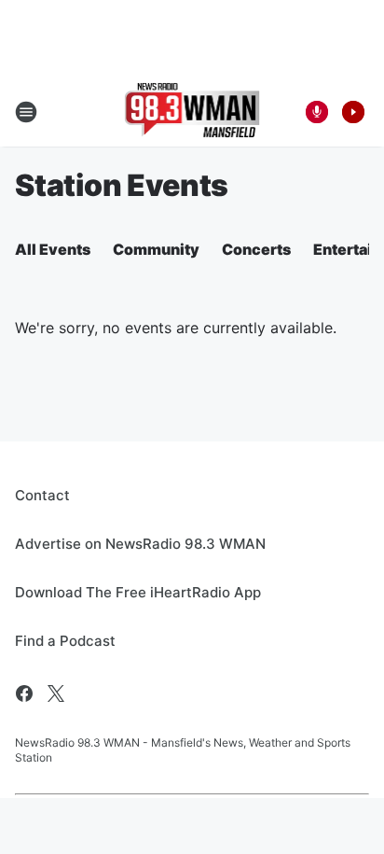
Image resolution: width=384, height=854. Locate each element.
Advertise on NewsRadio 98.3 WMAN (140, 544)
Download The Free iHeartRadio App (138, 592)
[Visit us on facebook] (24, 693)
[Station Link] (192, 112)
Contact (42, 495)
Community (156, 249)
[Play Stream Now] (353, 112)
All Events (52, 249)
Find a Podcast (65, 641)
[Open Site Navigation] (26, 112)
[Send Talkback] (317, 112)
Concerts (256, 249)
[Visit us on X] (56, 693)
